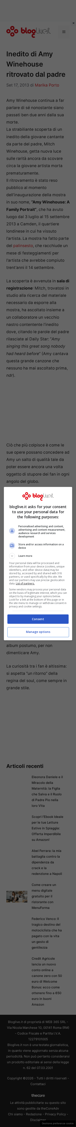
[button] (38, 556)
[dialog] (38, 563)
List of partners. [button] (25, 583)
